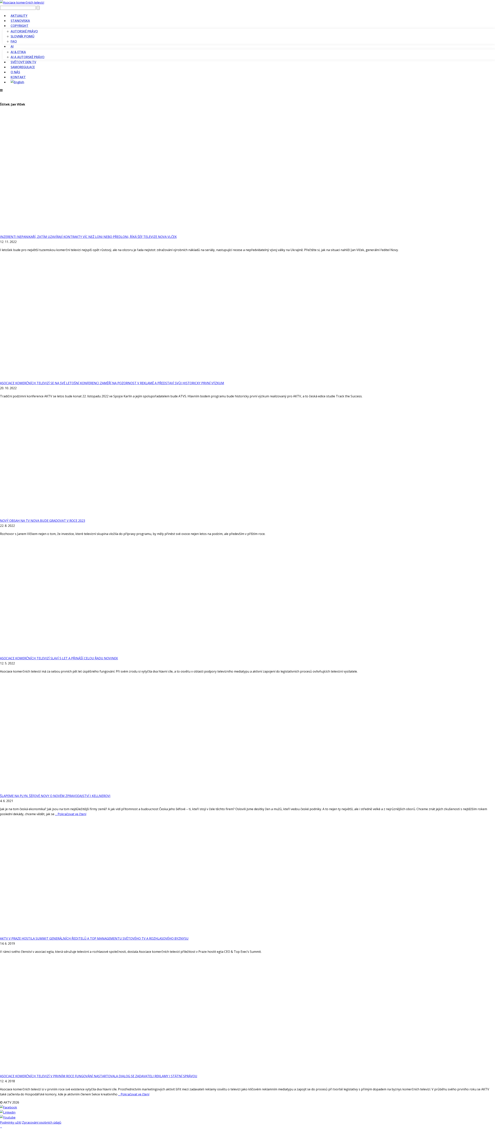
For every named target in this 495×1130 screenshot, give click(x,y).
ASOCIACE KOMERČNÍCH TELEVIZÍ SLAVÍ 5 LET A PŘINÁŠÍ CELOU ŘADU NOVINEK (59, 658)
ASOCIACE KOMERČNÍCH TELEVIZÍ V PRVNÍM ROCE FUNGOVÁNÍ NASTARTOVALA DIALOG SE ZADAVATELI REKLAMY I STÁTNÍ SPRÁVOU (98, 1076)
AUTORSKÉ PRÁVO (24, 31)
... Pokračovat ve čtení (70, 814)
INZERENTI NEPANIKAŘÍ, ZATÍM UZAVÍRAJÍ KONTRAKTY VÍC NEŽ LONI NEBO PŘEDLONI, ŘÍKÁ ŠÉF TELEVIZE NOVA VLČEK (88, 237)
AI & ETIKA (18, 52)
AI (12, 46)
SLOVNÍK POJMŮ (22, 36)
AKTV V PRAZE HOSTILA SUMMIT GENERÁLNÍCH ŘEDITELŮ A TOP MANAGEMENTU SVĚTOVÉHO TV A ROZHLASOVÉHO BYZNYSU (94, 938)
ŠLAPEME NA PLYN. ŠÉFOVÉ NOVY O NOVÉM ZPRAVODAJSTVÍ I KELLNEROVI (55, 796)
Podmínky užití (10, 1122)
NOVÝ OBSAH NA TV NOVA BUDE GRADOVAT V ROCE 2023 (42, 521)
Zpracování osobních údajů (41, 1122)
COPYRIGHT (19, 26)
